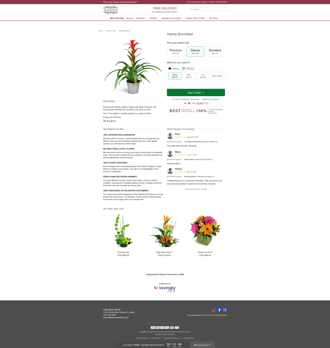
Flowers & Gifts (111, 31)
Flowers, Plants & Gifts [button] (195, 18)
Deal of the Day (117, 18)
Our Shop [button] (213, 18)
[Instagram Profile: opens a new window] (214, 309)
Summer (129, 18)
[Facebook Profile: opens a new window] (219, 309)
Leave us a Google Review (214, 315)
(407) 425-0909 (109, 315)
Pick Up (190, 68)
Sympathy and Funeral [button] (171, 18)
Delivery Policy (188, 338)
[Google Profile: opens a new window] (225, 309)
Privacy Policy (156, 338)
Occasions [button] (140, 18)
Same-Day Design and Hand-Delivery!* (120, 2)
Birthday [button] (153, 18)
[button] (323, 337)
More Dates (217, 76)
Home (101, 31)
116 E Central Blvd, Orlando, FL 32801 (119, 312)
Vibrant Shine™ (190, 159)
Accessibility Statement (172, 338)
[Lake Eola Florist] (121, 10)
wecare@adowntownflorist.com (116, 317)
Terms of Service (142, 338)
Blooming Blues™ (190, 176)
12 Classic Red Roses (192, 141)
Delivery (176, 68)
